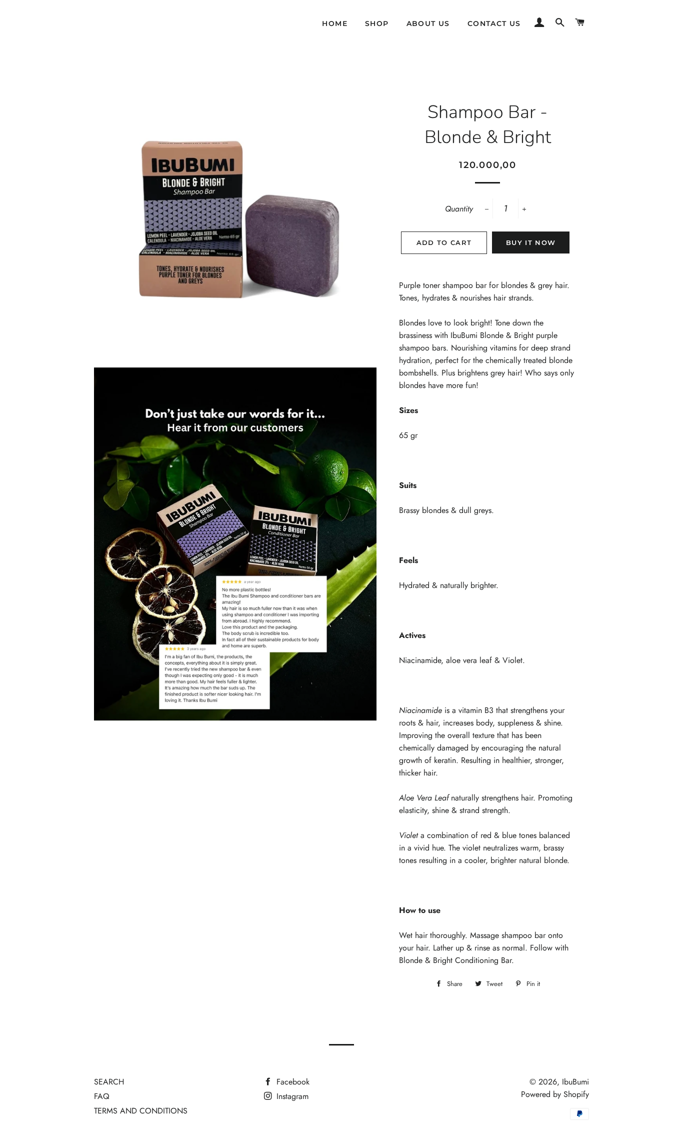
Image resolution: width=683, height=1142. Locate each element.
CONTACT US (494, 23)
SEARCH (109, 1082)
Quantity (459, 208)
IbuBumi (575, 1082)
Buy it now (531, 242)
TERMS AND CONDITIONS (141, 1110)
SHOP (377, 23)
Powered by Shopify (555, 1094)
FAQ (102, 1096)
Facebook (292, 1082)
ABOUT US (428, 23)
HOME (335, 23)
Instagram (291, 1096)
